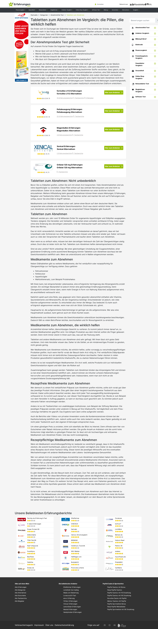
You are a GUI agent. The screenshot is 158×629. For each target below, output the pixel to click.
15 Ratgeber (89, 98)
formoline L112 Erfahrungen (69, 91)
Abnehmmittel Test (57, 15)
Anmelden (100, 4)
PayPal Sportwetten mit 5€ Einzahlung (120, 609)
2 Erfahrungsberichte (64, 153)
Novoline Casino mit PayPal (116, 598)
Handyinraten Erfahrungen (72, 612)
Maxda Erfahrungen (70, 609)
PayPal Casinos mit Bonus (116, 587)
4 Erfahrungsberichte (64, 135)
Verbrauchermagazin (24, 625)
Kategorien (44, 15)
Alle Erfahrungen (20, 587)
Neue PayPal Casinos (114, 590)
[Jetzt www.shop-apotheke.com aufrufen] (43, 92)
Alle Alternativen (20, 593)
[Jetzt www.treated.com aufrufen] (43, 148)
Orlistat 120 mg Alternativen (69, 167)
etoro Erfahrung (69, 598)
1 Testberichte (79, 98)
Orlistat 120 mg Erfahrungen (70, 165)
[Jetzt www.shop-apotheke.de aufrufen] (43, 166)
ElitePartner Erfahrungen (72, 587)
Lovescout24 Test (69, 595)
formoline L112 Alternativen (69, 93)
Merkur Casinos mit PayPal (116, 601)
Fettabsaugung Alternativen (69, 112)
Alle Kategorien (20, 590)
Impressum (39, 625)
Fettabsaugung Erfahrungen (69, 109)
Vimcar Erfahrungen (70, 604)
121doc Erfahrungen (70, 601)
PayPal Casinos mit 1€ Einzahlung (119, 593)
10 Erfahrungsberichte (64, 98)
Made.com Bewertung (71, 593)
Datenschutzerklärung (64, 625)
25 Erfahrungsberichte (65, 116)
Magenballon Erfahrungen (68, 128)
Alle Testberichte (21, 598)
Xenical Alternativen (66, 149)
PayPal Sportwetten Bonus (116, 604)
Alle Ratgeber (19, 601)
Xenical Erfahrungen (66, 146)
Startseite (34, 15)
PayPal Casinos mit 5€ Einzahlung (119, 595)
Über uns (49, 625)
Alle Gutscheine (20, 595)
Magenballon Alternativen (68, 130)
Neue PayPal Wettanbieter (116, 607)
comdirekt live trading (71, 590)
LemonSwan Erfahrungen (72, 607)
